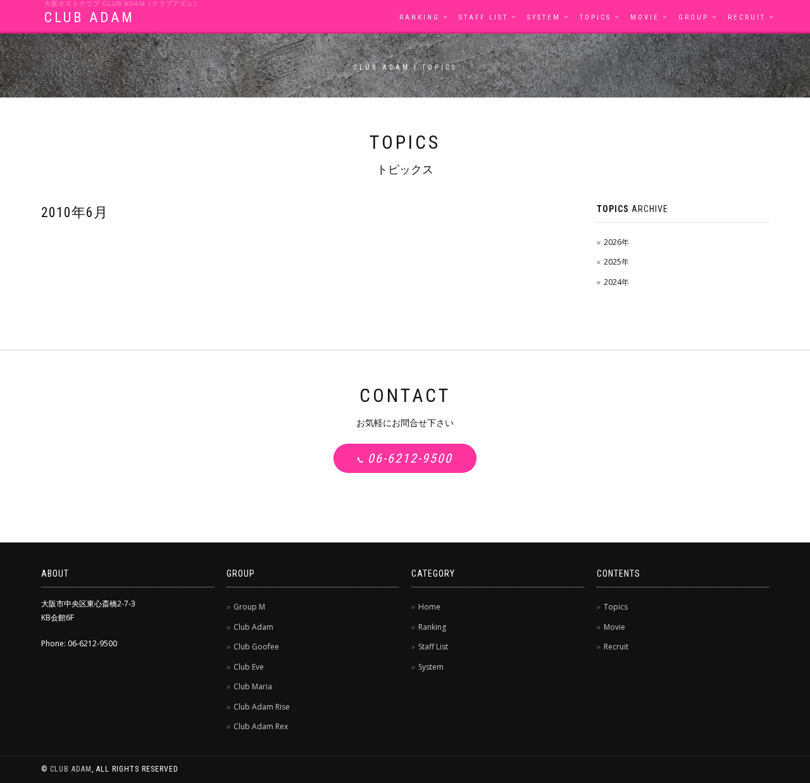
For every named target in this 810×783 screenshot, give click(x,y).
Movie (644, 17)
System (544, 17)
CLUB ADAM (89, 17)
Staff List (483, 17)
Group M (249, 606)
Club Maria (253, 686)
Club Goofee (256, 646)
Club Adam (253, 627)
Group (693, 17)
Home (429, 606)
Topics (595, 17)
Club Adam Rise (262, 706)
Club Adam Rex (261, 726)
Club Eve (249, 666)
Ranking (419, 17)
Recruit (747, 17)
